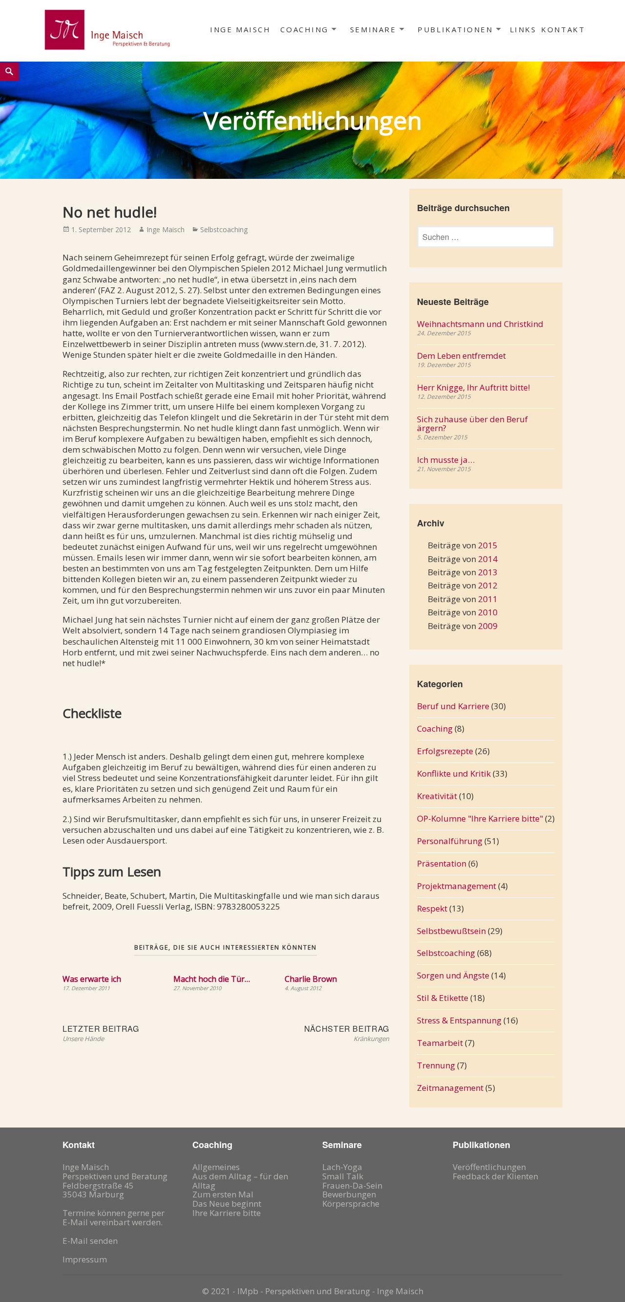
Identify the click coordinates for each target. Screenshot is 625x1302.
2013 (488, 572)
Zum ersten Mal (222, 1194)
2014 (488, 558)
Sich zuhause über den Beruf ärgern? (472, 423)
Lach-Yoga (342, 1166)
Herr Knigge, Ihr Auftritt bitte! (473, 387)
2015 (488, 545)
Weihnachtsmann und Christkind (480, 323)
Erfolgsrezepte (445, 751)
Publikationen (455, 29)
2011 (488, 599)
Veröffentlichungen (489, 1166)
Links (523, 29)
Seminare (373, 29)
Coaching (304, 29)
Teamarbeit (440, 1042)
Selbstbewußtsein (451, 930)
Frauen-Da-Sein (352, 1185)
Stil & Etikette (442, 997)
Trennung (436, 1065)
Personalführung (449, 840)
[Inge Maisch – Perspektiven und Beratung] (106, 29)
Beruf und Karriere (453, 706)
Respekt (432, 908)
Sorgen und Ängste (453, 975)
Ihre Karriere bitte (226, 1212)
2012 (488, 585)
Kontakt (563, 29)
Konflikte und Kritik (454, 773)
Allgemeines (216, 1166)
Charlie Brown (311, 979)
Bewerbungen (349, 1194)
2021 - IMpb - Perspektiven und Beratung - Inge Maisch (317, 1291)
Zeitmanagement (450, 1087)
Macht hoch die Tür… (211, 979)
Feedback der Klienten (495, 1176)
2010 (488, 612)
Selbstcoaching (224, 229)
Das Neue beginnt (226, 1203)
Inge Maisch (240, 29)
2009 (488, 625)
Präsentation (441, 863)
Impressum (84, 1259)
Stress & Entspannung (459, 1020)
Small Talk (342, 1176)
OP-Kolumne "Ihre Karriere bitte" (480, 818)
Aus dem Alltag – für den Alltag (240, 1181)
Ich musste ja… (446, 459)
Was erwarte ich (91, 979)
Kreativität (437, 796)
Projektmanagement (456, 885)
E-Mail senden (90, 1240)
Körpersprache (350, 1203)
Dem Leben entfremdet (461, 355)
